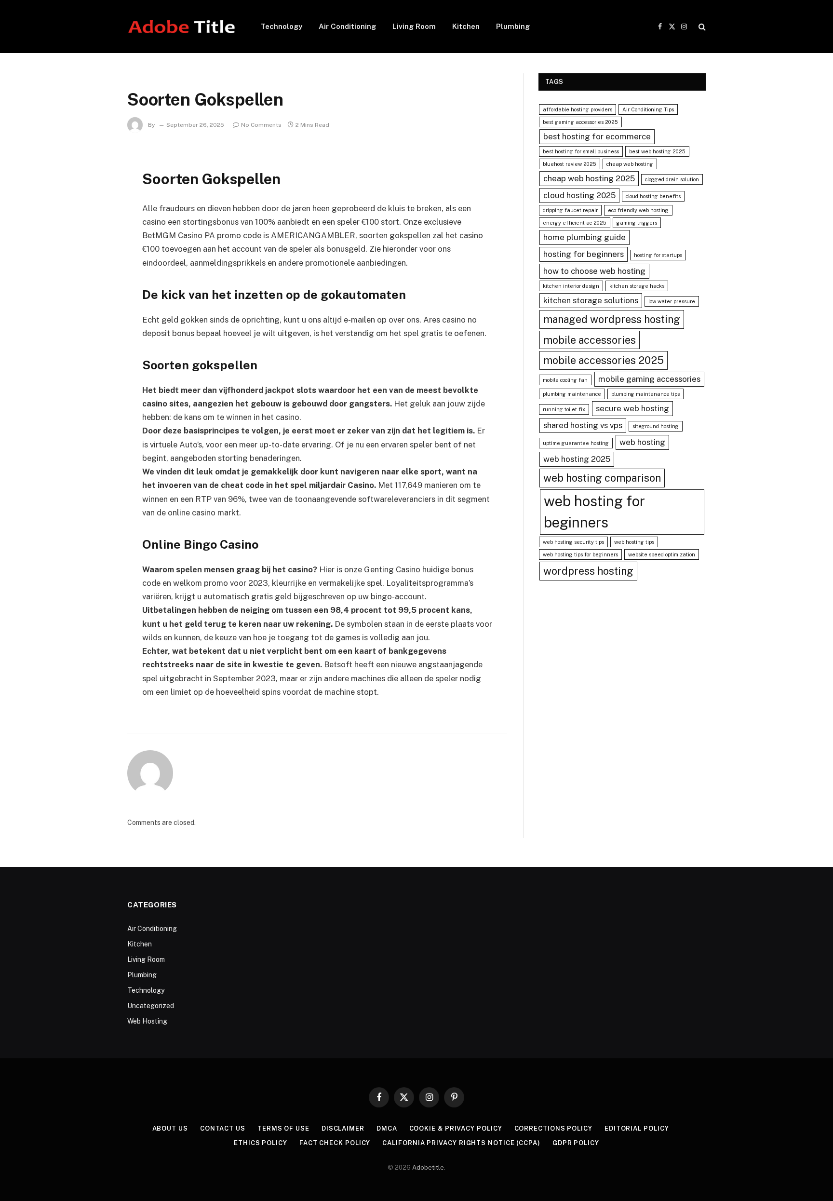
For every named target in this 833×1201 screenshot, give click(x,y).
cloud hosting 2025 (579, 195)
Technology (281, 26)
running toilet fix (564, 409)
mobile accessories (589, 340)
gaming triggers (637, 223)
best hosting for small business (581, 151)
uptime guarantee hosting (576, 443)
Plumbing (513, 26)
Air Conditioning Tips (648, 109)
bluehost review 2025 (569, 164)
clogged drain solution (672, 179)
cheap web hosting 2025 (589, 178)
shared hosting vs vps (582, 425)
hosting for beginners (583, 254)
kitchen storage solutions (590, 300)
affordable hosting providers (577, 109)
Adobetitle (428, 1167)
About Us (170, 1128)
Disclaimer (343, 1128)
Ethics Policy (260, 1143)
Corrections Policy (553, 1128)
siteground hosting (655, 426)
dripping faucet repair (570, 210)
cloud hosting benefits (653, 196)
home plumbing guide (584, 237)
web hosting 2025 (576, 459)
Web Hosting (147, 1021)
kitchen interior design (571, 286)
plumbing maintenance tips (645, 394)
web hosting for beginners (594, 512)
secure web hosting (632, 408)
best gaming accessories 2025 (580, 122)
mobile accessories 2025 (603, 360)
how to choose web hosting (594, 271)
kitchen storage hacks (636, 286)
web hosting (642, 442)
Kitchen (466, 26)
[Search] (701, 27)
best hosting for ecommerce (597, 136)
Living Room (414, 26)
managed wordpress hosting (611, 319)
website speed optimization (661, 554)
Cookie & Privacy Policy (455, 1128)
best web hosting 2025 (657, 151)
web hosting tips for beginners (580, 554)
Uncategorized (150, 1006)
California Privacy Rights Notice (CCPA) (461, 1143)
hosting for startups (658, 255)
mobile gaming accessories (649, 379)
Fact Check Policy (334, 1143)
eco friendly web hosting (638, 210)
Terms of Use (283, 1128)
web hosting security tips (573, 542)
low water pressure (671, 301)
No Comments (261, 124)
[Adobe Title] (181, 26)
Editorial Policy (637, 1128)
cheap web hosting (629, 164)
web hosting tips (634, 542)
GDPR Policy (575, 1143)
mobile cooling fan (565, 380)
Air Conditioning (347, 26)
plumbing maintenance (572, 394)
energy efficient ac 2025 (574, 223)
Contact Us (222, 1128)
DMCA (386, 1128)
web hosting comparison (602, 478)
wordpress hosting (588, 571)
